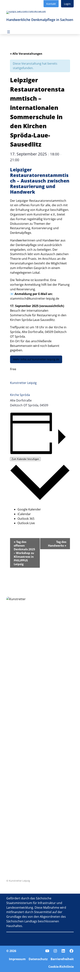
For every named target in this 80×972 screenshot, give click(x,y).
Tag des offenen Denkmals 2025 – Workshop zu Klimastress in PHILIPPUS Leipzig (24, 553)
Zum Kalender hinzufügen (25, 459)
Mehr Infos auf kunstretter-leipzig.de (36, 359)
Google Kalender (29, 509)
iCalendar (24, 514)
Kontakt (51, 4)
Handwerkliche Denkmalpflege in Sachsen (39, 19)
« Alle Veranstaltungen (26, 53)
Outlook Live (26, 523)
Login (67, 4)
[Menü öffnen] (8, 32)
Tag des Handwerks (57, 543)
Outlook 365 (25, 519)
